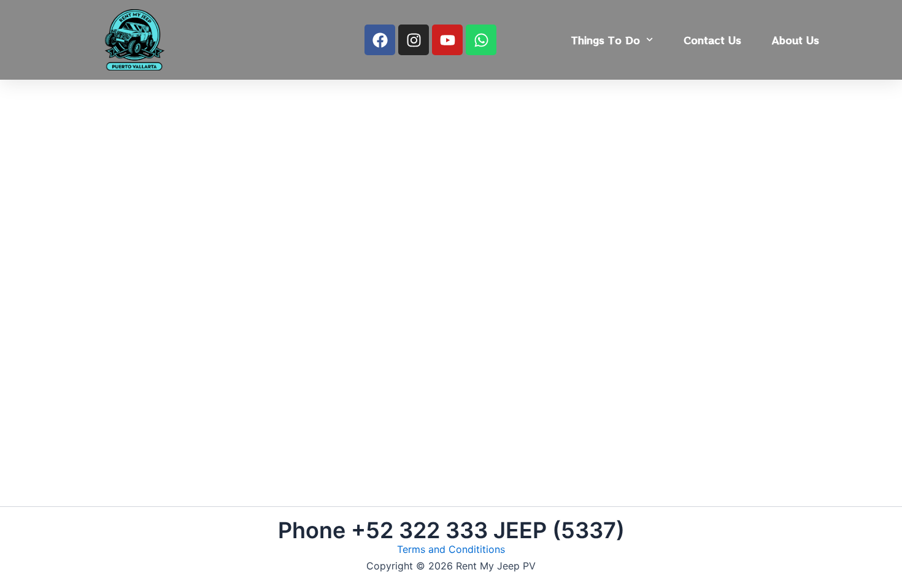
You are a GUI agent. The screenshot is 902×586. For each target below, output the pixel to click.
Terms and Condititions (451, 549)
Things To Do (605, 39)
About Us (795, 39)
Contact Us (712, 39)
